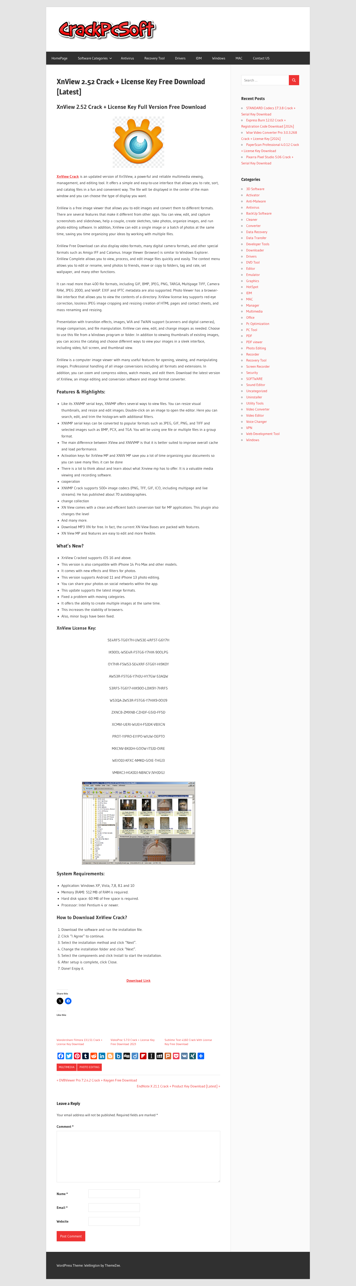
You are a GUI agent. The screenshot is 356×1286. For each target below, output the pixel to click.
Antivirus (127, 58)
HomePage (59, 58)
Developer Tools (257, 244)
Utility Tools (254, 403)
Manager (252, 305)
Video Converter (257, 409)
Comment (65, 1126)
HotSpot (252, 287)
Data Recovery (256, 232)
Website (62, 1221)
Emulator (253, 274)
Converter (253, 225)
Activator (253, 195)
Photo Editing (90, 1067)
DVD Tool (253, 262)
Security (252, 372)
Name (62, 1194)
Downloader (255, 250)
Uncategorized (256, 391)
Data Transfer (256, 238)
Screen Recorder (258, 366)
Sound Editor (255, 385)
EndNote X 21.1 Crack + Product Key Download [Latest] (177, 1086)
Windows (218, 58)
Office (250, 317)
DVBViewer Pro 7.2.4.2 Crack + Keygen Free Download (98, 1080)
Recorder (252, 354)
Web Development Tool (263, 433)
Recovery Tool (154, 58)
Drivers (180, 58)
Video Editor (255, 415)
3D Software (255, 189)
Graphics (252, 281)
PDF (249, 336)
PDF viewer (254, 342)
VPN (249, 428)
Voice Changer (256, 421)
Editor (250, 268)
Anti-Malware (256, 201)
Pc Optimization (257, 323)
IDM (199, 58)
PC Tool (251, 330)
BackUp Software (259, 213)
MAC (239, 58)
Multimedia (66, 1067)
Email (62, 1207)
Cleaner (251, 219)
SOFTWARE (254, 379)
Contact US (261, 58)
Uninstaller (254, 397)
